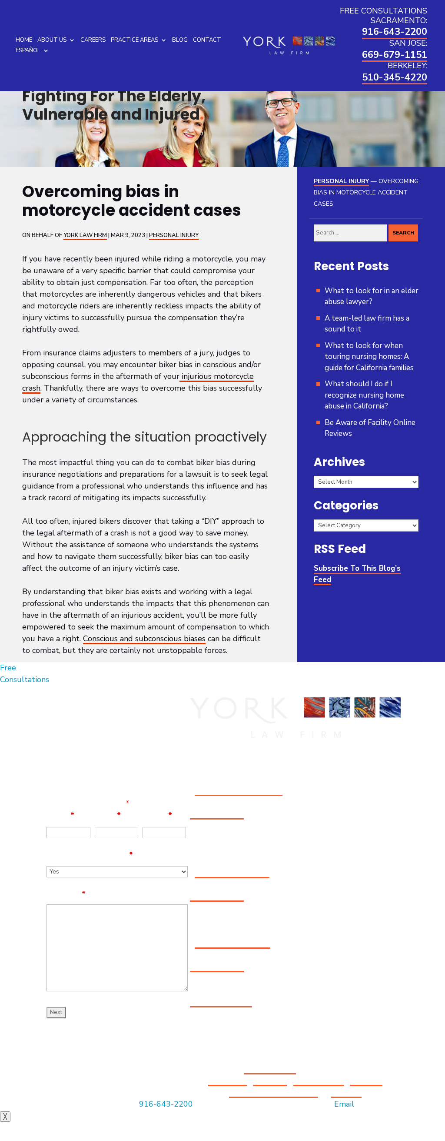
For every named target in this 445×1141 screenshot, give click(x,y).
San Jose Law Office (232, 872)
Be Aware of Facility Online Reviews (370, 428)
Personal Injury (174, 235)
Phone (157, 815)
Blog (180, 40)
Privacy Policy (318, 1080)
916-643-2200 (394, 31)
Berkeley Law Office (232, 943)
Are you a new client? (89, 855)
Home (24, 40)
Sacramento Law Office (238, 790)
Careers (93, 40)
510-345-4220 (394, 77)
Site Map (270, 1080)
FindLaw (346, 1092)
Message (66, 894)
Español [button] (28, 50)
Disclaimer (227, 1080)
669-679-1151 (394, 54)
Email (108, 815)
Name (60, 815)
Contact (207, 40)
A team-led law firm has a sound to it (367, 324)
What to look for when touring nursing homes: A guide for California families (369, 357)
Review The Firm (221, 1002)
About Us (51, 40)
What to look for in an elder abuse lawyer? (371, 296)
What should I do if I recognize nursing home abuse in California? (364, 395)
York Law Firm (85, 235)
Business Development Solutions (305, 1086)
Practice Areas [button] (134, 40)
